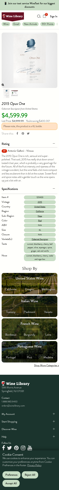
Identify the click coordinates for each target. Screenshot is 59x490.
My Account (8, 414)
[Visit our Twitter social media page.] (10, 448)
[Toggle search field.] (39, 16)
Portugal (11, 357)
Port (29, 357)
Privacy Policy (34, 465)
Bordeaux (10, 334)
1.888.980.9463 (9, 401)
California (40, 211)
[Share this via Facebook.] (17, 134)
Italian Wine (29, 301)
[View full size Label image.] (29, 60)
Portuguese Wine (29, 346)
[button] (29, 143)
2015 (40, 202)
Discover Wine (9, 429)
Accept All (11, 483)
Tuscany (10, 312)
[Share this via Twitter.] (28, 134)
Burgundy (29, 334)
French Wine (29, 323)
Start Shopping (9, 421)
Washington (48, 289)
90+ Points (47, 24)
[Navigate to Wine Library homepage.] (13, 16)
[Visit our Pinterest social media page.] (17, 448)
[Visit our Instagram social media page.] (23, 448)
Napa (40, 216)
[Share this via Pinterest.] (23, 134)
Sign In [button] (53, 16)
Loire (48, 334)
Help (4, 436)
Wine (6, 24)
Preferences (11, 475)
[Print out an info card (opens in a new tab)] (14, 93)
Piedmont (29, 312)
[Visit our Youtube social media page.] (30, 448)
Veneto (48, 312)
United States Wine (30, 278)
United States (39, 206)
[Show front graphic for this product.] (6, 93)
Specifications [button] (10, 189)
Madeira (48, 357)
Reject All (30, 475)
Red (40, 220)
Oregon (29, 289)
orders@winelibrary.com (13, 405)
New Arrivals (30, 24)
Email (16, 24)
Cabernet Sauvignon (40, 239)
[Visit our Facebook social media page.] (4, 448)
